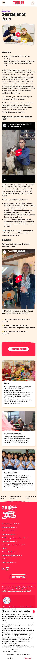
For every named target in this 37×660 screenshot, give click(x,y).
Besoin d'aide (18, 577)
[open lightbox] (18, 34)
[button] (4, 3)
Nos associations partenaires (15, 497)
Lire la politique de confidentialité (11, 651)
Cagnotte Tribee (3, 497)
